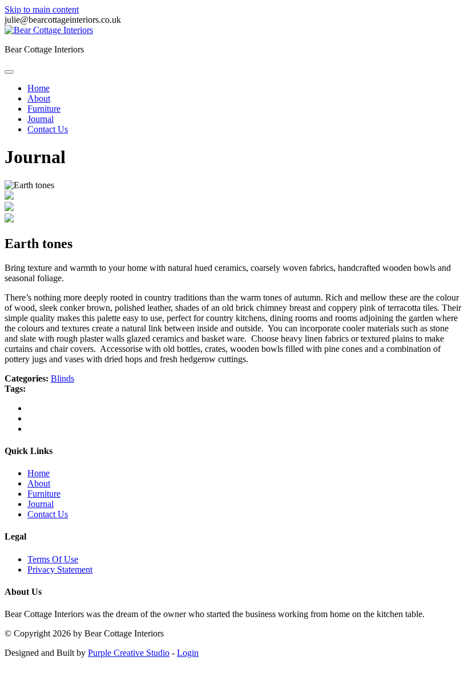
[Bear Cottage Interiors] (49, 30)
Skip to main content (42, 9)
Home (38, 88)
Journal (40, 119)
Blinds (62, 378)
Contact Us (47, 129)
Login (188, 653)
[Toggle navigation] (9, 72)
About (38, 98)
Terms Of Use (52, 559)
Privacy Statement (59, 569)
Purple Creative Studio (129, 653)
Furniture (43, 108)
